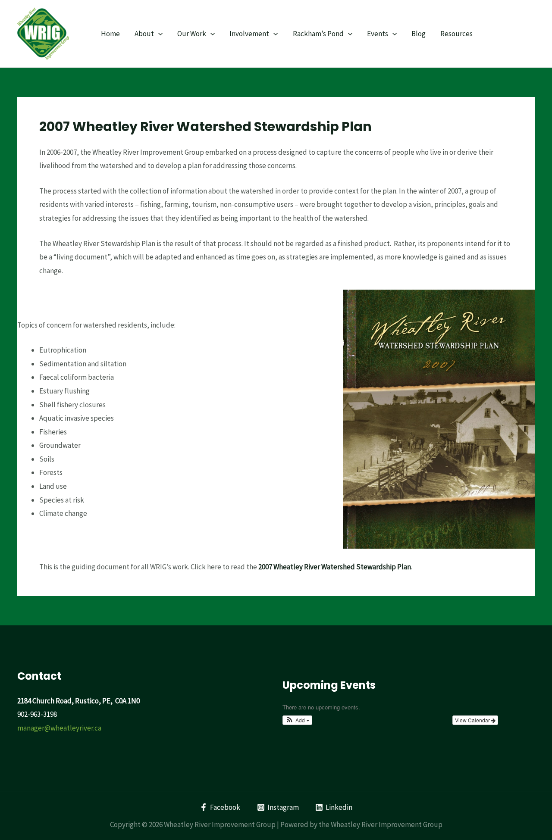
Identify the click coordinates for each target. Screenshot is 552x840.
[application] (158, 34)
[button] (297, 720)
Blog (418, 33)
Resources (456, 33)
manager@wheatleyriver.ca (59, 728)
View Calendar (473, 720)
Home (110, 33)
